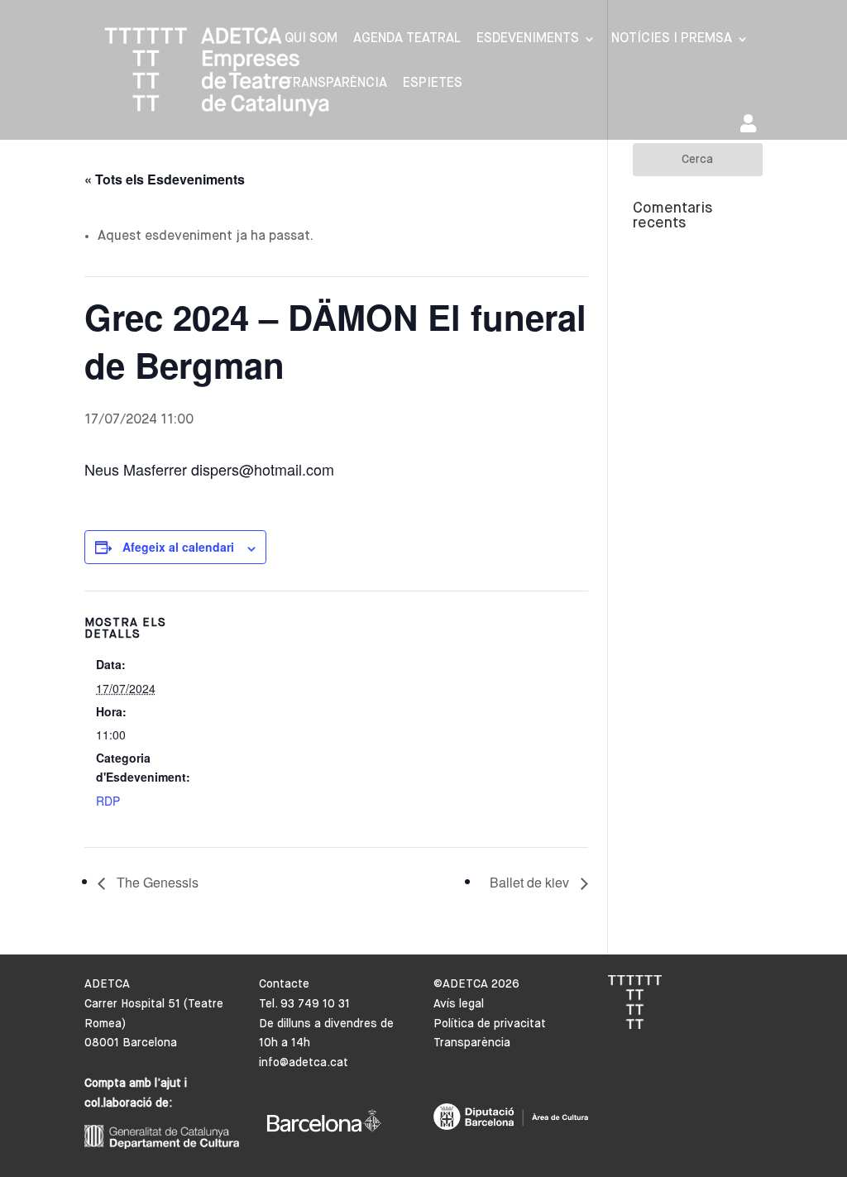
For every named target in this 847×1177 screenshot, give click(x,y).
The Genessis (156, 882)
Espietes (432, 84)
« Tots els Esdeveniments (164, 179)
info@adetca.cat (303, 1063)
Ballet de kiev (531, 882)
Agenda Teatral (407, 39)
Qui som (311, 39)
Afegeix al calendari (178, 546)
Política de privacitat (489, 1024)
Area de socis (751, 127)
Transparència (336, 84)
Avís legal (458, 1004)
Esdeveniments (527, 39)
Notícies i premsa (671, 39)
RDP (108, 800)
